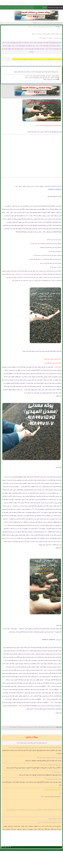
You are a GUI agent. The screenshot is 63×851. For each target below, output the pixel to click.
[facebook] (1, 847)
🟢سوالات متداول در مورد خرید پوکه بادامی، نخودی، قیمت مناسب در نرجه (42, 78)
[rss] (6, 847)
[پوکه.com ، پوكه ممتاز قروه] (36, 21)
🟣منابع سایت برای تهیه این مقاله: (51, 79)
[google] (5, 847)
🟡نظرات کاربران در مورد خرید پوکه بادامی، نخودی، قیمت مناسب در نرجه (42, 76)
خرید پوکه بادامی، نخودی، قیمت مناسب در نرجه (49, 826)
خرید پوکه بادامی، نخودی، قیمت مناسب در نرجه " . (50, 796)
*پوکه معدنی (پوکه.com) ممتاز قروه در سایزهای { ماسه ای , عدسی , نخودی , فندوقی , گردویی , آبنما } (38, 186)
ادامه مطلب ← (58, 396)
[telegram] (10, 847)
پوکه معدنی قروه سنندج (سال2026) (55, 7)
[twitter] (3, 847)
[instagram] (8, 847)
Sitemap (45, 7)
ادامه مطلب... (58, 727)
